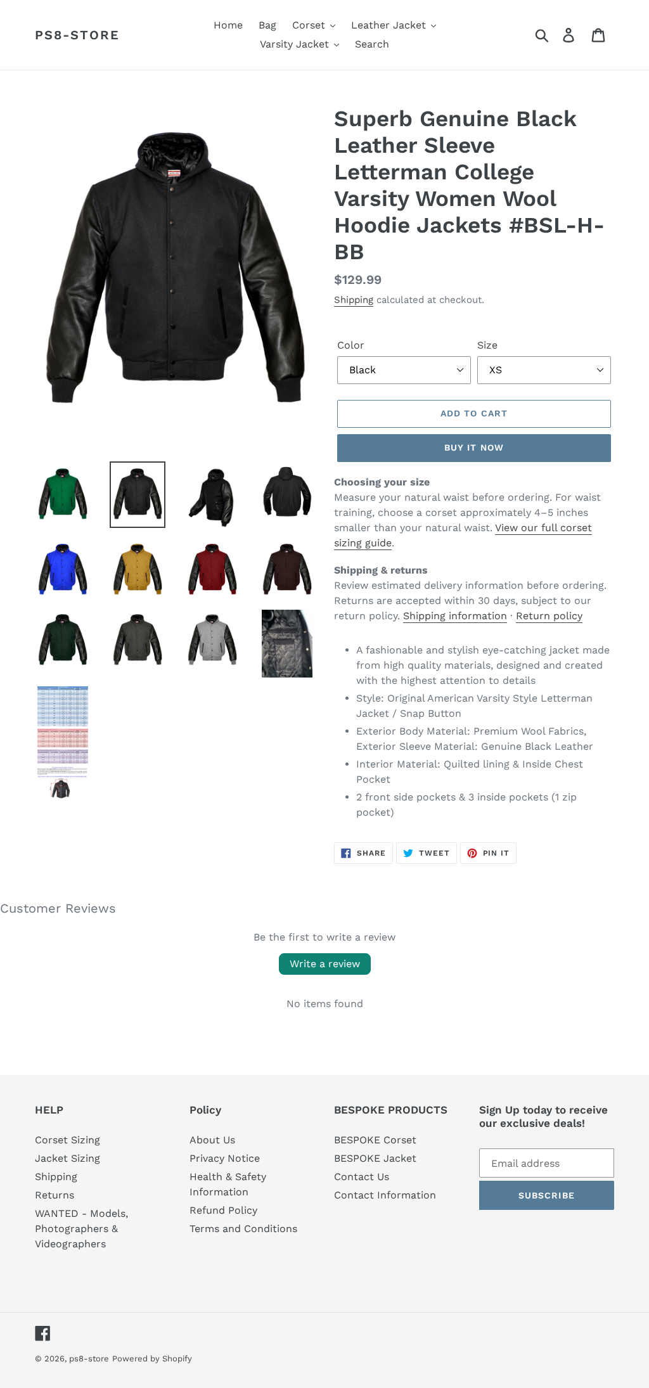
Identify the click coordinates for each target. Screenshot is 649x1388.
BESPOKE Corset (375, 1140)
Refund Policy (223, 1210)
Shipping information (455, 616)
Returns (54, 1195)
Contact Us (361, 1177)
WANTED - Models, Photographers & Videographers (81, 1228)
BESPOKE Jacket (375, 1158)
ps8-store (77, 34)
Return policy (549, 616)
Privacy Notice (225, 1158)
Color (350, 345)
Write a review (325, 964)
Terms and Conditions (243, 1229)
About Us (212, 1140)
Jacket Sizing (67, 1158)
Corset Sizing (67, 1140)
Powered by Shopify (152, 1358)
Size (487, 345)
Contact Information (385, 1195)
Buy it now (474, 447)
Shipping (353, 299)
